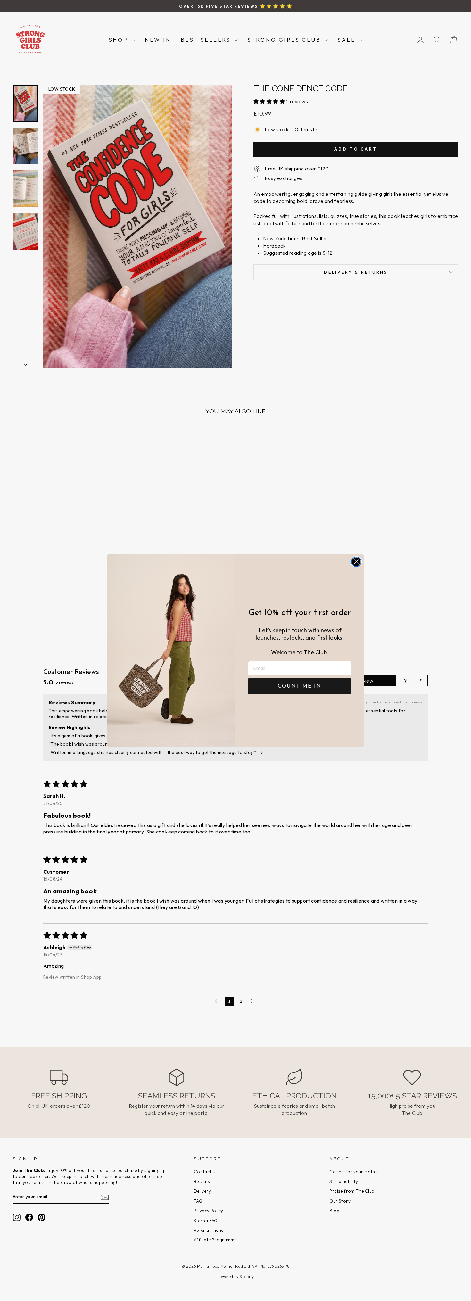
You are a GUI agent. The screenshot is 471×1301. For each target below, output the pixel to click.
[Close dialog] (356, 562)
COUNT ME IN (299, 686)
